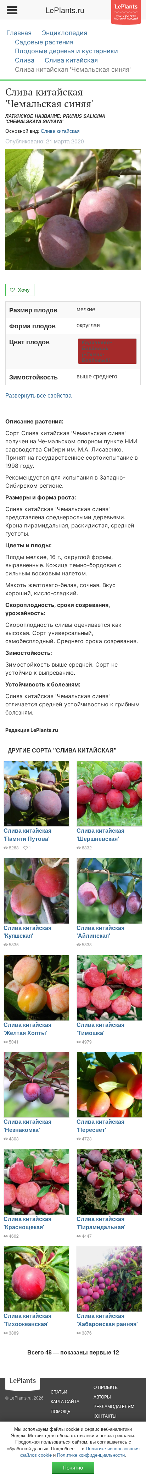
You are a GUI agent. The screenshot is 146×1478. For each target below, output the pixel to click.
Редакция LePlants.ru (31, 730)
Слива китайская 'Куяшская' (27, 932)
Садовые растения (44, 42)
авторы (102, 1397)
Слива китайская (71, 60)
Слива (24, 60)
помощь (61, 1411)
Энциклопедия (64, 33)
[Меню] (11, 10)
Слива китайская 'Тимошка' (100, 1028)
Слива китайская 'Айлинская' (100, 932)
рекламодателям (114, 1406)
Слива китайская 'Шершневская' (100, 834)
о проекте (106, 1387)
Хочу (23, 290)
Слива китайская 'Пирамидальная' (101, 1223)
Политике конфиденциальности (91, 1454)
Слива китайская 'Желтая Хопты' (27, 1028)
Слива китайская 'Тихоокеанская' (27, 1320)
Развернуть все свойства (38, 395)
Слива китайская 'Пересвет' (100, 1125)
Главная (19, 33)
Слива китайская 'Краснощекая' (27, 1223)
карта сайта (65, 1401)
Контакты (105, 1416)
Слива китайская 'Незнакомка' (27, 1125)
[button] (73, 209)
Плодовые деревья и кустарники (66, 51)
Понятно (73, 1468)
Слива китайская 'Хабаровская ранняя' (107, 1320)
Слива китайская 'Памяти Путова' (27, 834)
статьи (59, 1392)
